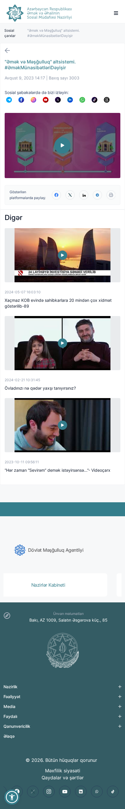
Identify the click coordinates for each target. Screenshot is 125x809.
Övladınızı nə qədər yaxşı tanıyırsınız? (40, 388)
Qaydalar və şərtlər (63, 777)
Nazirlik (10, 686)
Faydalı (10, 716)
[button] (12, 797)
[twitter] (70, 195)
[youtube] (65, 791)
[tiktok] (113, 791)
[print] (111, 195)
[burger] (116, 13)
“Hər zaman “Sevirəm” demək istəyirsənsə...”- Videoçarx (57, 470)
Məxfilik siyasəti (62, 770)
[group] (62, 550)
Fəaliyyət (11, 696)
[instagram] (49, 791)
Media (9, 706)
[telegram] (97, 195)
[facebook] (56, 195)
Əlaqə (9, 736)
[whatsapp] (97, 791)
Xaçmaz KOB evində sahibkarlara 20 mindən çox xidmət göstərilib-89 (58, 303)
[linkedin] (83, 195)
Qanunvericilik (16, 726)
